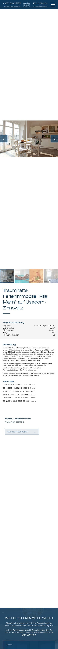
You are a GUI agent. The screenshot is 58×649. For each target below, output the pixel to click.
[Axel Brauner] (13, 5)
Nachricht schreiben (17, 432)
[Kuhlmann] (41, 5)
